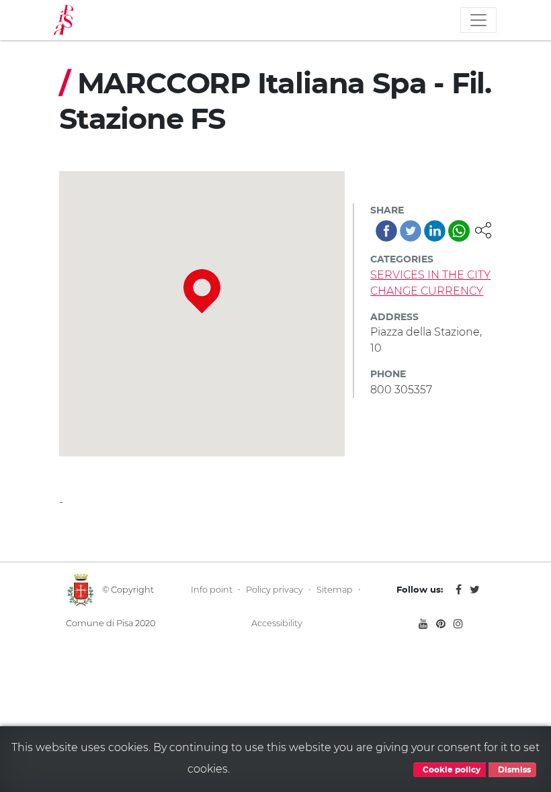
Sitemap (334, 590)
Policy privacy (274, 590)
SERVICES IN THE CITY (430, 274)
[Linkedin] (435, 231)
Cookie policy (450, 770)
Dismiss (513, 770)
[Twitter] (410, 231)
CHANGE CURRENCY (426, 291)
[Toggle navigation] (478, 20)
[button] (483, 229)
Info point (211, 590)
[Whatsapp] (459, 231)
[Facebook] (386, 231)
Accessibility (276, 623)
